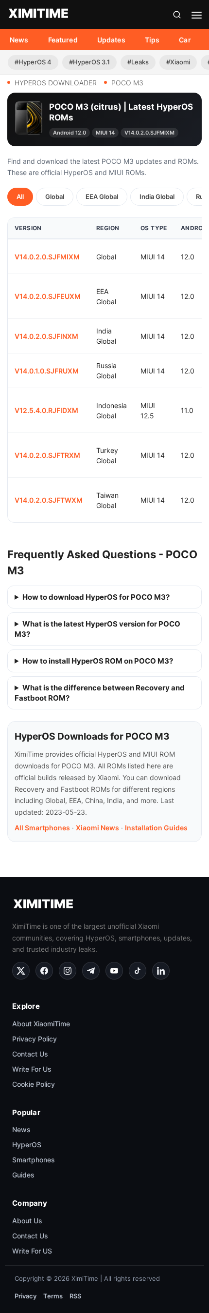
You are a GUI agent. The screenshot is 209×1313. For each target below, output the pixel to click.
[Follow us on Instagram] (67, 971)
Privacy (25, 1296)
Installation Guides (156, 827)
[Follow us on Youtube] (114, 971)
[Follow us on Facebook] (44, 971)
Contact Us (30, 1054)
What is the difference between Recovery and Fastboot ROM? (100, 693)
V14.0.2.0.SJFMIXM (47, 257)
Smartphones (33, 1160)
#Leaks (138, 62)
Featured (63, 40)
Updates (111, 40)
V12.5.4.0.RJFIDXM (46, 410)
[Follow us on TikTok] (137, 971)
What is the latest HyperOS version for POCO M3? (97, 629)
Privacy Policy (34, 1039)
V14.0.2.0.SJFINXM (46, 336)
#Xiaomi (178, 62)
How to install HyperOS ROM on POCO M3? (97, 661)
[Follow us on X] (21, 971)
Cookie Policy (33, 1084)
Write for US (32, 1251)
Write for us (32, 1069)
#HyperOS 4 (33, 62)
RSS (75, 1296)
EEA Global (102, 196)
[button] (177, 14)
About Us (27, 1220)
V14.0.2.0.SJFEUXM (48, 296)
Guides (23, 1175)
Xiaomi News (97, 827)
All (20, 196)
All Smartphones (42, 827)
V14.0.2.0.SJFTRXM (47, 455)
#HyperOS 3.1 (89, 62)
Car (185, 40)
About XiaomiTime (41, 1023)
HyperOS (26, 1144)
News (19, 40)
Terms (53, 1296)
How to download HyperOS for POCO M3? (96, 597)
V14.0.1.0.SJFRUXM (47, 371)
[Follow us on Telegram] (91, 971)
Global (54, 196)
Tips (152, 40)
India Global (156, 196)
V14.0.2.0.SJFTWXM (49, 500)
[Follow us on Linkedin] (161, 971)
